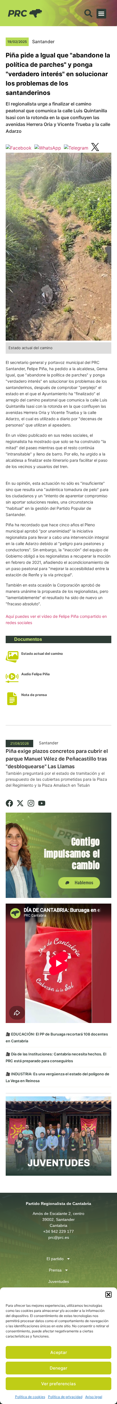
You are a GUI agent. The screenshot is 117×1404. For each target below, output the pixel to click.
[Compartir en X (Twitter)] (95, 148)
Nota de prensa (34, 695)
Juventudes (58, 1281)
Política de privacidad (65, 1397)
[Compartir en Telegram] (76, 147)
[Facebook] (9, 803)
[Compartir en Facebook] (19, 147)
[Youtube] (41, 803)
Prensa (55, 1270)
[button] (108, 1294)
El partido (55, 1258)
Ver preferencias (58, 1383)
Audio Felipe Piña (35, 674)
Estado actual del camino (42, 653)
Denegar (58, 1368)
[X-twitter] (20, 803)
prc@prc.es (58, 1237)
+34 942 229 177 (58, 1231)
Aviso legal (93, 1397)
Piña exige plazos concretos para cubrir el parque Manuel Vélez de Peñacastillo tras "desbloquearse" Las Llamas (57, 758)
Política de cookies (30, 1397)
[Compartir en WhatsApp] (47, 147)
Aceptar (58, 1352)
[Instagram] (31, 803)
